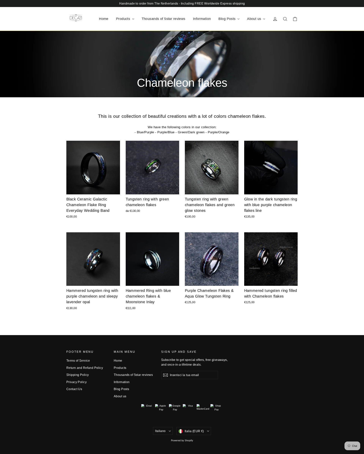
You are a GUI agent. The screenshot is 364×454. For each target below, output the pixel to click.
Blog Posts (227, 19)
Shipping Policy (77, 374)
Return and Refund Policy (84, 367)
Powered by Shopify (182, 440)
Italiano (160, 431)
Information (202, 19)
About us (254, 19)
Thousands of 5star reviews (163, 19)
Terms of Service (78, 360)
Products (123, 19)
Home (103, 19)
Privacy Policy (76, 382)
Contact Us (74, 389)
